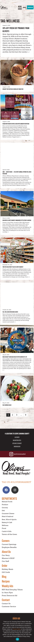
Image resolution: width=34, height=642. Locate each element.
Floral (4, 528)
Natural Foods (7, 502)
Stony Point (17, 443)
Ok (17, 639)
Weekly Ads (7, 586)
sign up (16, 618)
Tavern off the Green (9, 534)
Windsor (17, 446)
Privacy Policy (16, 629)
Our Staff (5, 561)
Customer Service (9, 606)
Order (4, 566)
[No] (32, 631)
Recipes (6, 581)
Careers (6, 541)
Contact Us (6, 603)
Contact (6, 600)
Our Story (6, 555)
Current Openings (9, 544)
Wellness (5, 525)
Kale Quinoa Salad (7, 405)
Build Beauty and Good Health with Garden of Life (15, 357)
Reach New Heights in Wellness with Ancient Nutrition (16, 124)
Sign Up (24, 7)
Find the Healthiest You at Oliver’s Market (13, 267)
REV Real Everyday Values (12, 590)
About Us (6, 552)
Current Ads (30, 7)
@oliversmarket (20, 454)
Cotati (17, 437)
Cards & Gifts (6, 531)
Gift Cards (6, 572)
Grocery (5, 508)
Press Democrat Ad (9, 595)
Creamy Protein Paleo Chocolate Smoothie (13, 89)
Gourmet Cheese (8, 513)
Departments (9, 498)
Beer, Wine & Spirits (9, 519)
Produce (5, 504)
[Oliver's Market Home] (17, 468)
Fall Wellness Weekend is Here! (10, 312)
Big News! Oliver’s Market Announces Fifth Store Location (17, 220)
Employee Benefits (9, 547)
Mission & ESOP (8, 558)
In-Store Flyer (7, 593)
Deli (3, 510)
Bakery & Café (7, 522)
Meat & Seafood (7, 516)
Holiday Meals (7, 569)
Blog (4, 576)
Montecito (17, 440)
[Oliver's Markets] (4, 7)
